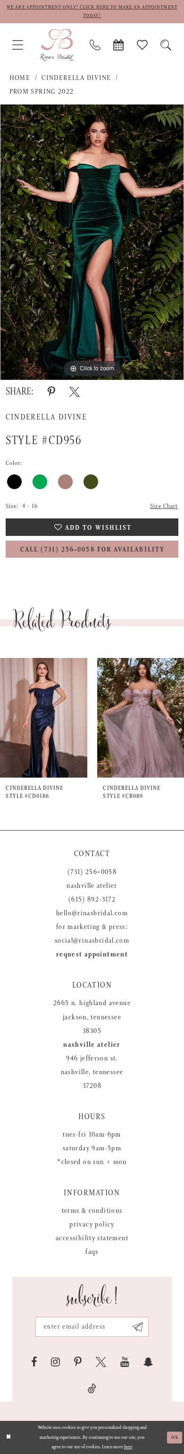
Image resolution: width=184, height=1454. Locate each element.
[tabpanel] (92, 242)
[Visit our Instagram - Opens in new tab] (55, 1362)
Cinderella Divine (76, 78)
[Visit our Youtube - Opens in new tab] (124, 1362)
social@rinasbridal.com (92, 941)
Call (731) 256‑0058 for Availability (92, 549)
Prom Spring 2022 (41, 91)
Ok (174, 1437)
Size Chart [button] (164, 506)
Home (20, 78)
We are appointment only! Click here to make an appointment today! (92, 11)
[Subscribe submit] (137, 1327)
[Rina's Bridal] (57, 45)
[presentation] (44, 718)
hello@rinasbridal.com (92, 913)
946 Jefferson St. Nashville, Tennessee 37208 (92, 1072)
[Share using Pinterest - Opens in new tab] (51, 392)
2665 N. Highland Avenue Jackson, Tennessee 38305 (92, 1017)
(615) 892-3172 (92, 899)
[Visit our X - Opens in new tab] (101, 1362)
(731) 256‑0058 (92, 872)
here (128, 1447)
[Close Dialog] (9, 1437)
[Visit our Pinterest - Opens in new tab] (78, 1362)
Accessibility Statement (92, 1238)
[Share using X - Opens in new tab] (74, 392)
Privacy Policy (91, 1224)
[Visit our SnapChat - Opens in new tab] (148, 1362)
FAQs (92, 1252)
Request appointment (92, 954)
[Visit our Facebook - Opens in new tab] (34, 1362)
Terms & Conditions (92, 1211)
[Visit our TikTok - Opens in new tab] (92, 1388)
